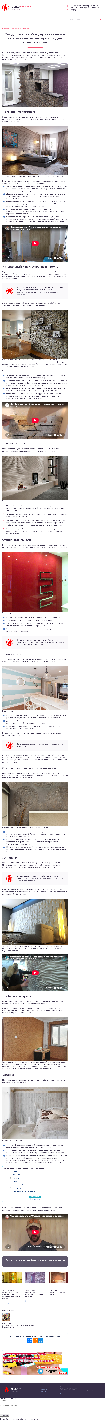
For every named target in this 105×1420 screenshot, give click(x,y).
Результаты (35, 1199)
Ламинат (16, 1175)
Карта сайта (44, 1389)
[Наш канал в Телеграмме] (35, 1374)
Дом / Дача (5, 1287)
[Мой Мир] (40, 1340)
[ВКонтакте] (29, 1340)
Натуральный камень (21, 1185)
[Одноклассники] (35, 1340)
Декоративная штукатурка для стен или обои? (58, 1293)
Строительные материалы (32, 1287)
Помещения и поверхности (56, 1287)
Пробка (16, 1181)
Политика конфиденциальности (69, 1394)
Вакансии (43, 1391)
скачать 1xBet (8, 183)
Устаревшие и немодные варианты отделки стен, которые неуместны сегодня (11, 1295)
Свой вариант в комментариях (24, 1192)
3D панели (17, 1188)
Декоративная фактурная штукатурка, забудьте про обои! (34, 1293)
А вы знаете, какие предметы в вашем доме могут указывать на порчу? (85, 8)
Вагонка (16, 1178)
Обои (15, 1171)
